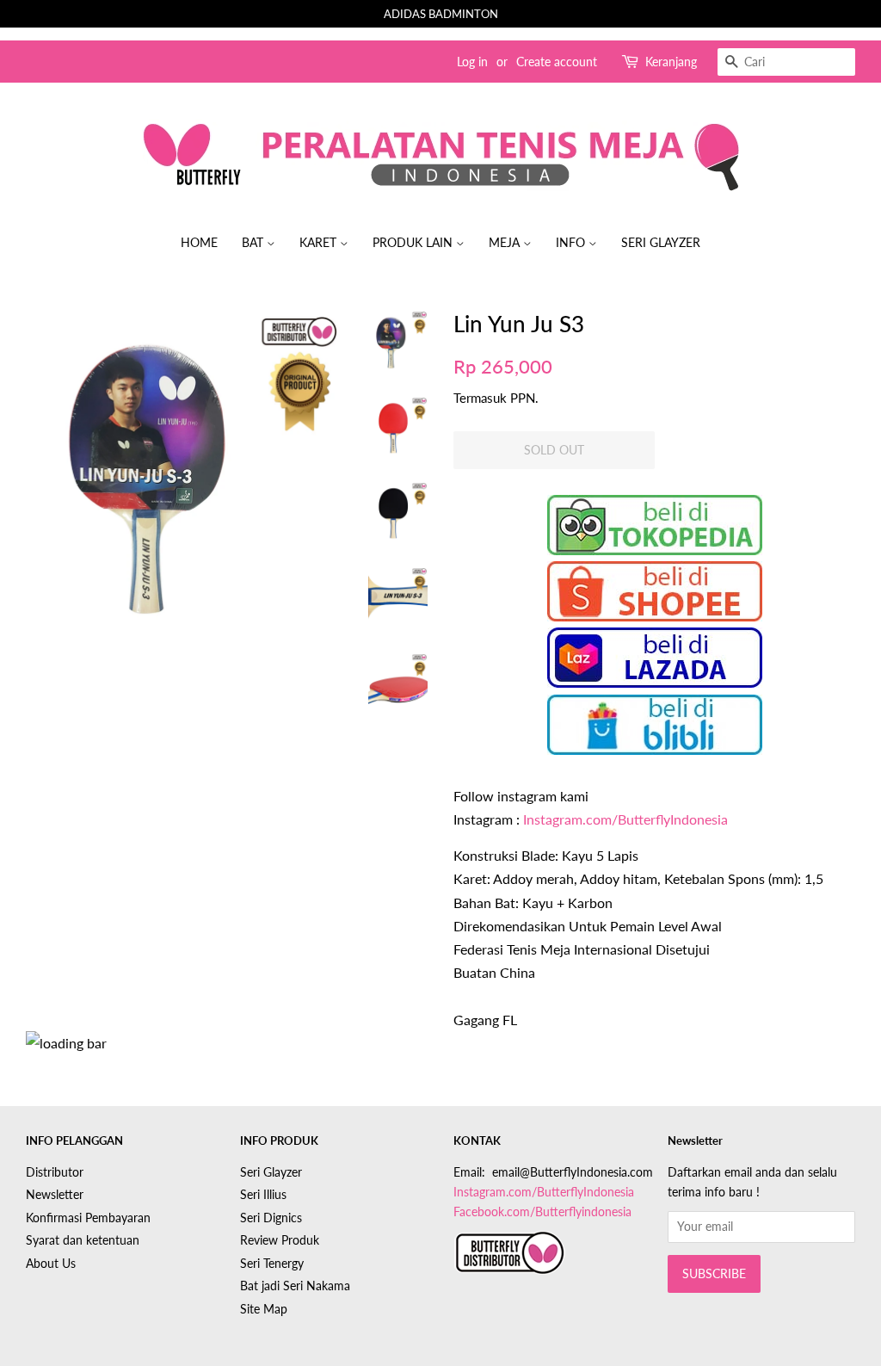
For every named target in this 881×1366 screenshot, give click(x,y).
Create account (556, 61)
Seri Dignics (271, 1218)
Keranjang (671, 61)
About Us (51, 1263)
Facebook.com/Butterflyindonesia (542, 1212)
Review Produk (279, 1240)
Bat (254, 242)
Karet (319, 242)
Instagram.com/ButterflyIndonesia (625, 819)
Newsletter (54, 1195)
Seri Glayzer (660, 242)
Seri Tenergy (272, 1263)
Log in (472, 61)
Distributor (54, 1172)
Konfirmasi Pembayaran (88, 1218)
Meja (506, 242)
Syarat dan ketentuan (82, 1240)
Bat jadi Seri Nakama (295, 1286)
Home (199, 242)
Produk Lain (414, 242)
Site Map (263, 1309)
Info (572, 242)
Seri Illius (263, 1195)
